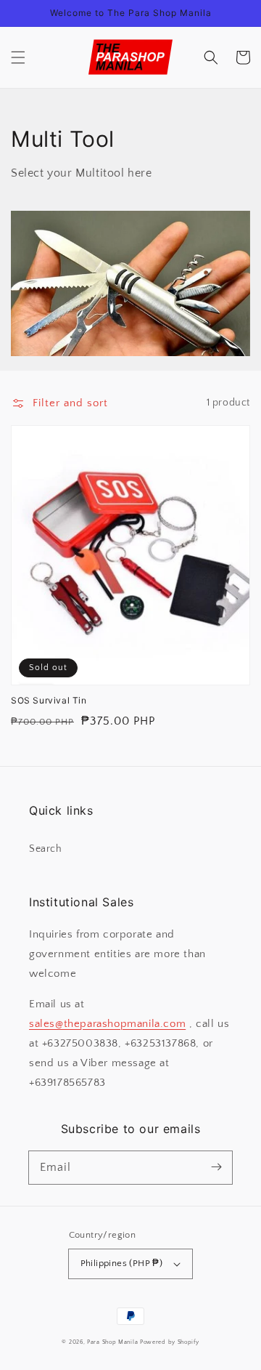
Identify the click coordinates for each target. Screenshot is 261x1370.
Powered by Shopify (169, 1342)
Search (45, 849)
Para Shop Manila (112, 1342)
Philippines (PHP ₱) (121, 1263)
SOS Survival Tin (49, 700)
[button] (18, 57)
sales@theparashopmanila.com (107, 1024)
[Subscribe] (216, 1167)
